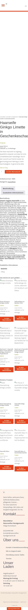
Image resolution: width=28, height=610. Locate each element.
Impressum (14, 605)
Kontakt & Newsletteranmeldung (15, 547)
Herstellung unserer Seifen (15, 555)
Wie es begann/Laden (13, 551)
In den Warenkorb (13, 172)
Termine (8, 558)
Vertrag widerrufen (14, 608)
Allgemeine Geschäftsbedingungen (11, 602)
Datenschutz (23, 602)
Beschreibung (8, 188)
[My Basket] (26, 5)
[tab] (8, 188)
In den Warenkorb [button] (6, 319)
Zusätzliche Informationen (13, 193)
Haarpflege (12, 182)
